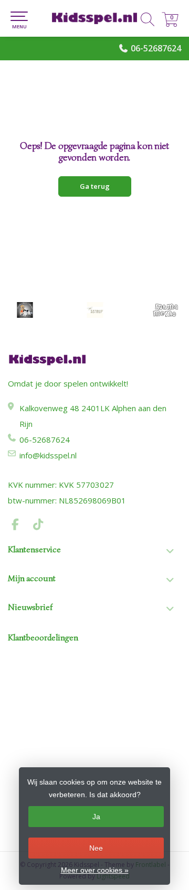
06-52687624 (156, 48)
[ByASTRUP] (94, 310)
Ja (96, 816)
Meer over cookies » (95, 870)
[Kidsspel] (94, 18)
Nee (96, 848)
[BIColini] (24, 310)
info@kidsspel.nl (48, 455)
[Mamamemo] (165, 310)
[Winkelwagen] (170, 24)
